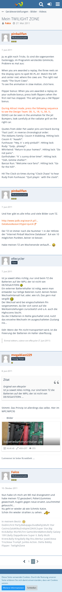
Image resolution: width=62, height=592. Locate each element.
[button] (57, 4)
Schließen (31, 587)
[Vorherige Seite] (24, 561)
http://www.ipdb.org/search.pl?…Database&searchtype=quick (20, 222)
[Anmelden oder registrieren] (49, 4)
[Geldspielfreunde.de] (18, 4)
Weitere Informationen (13, 587)
